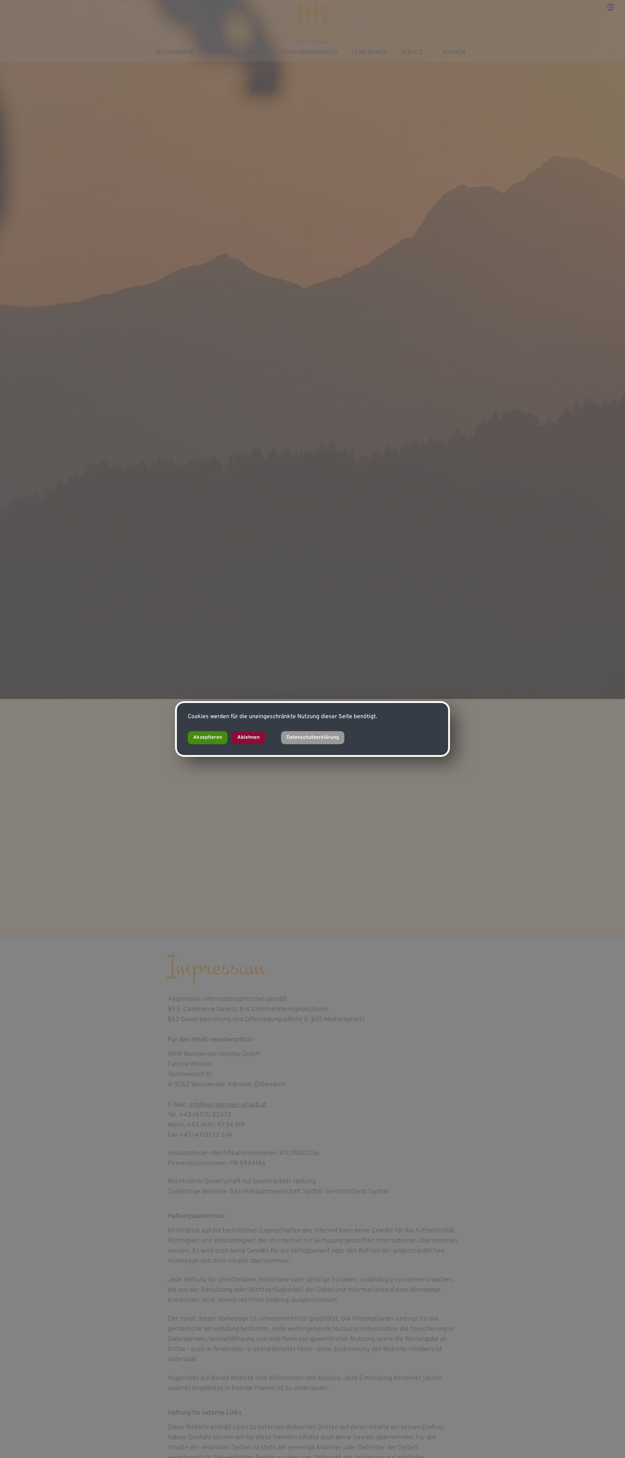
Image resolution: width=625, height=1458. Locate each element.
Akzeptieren (207, 737)
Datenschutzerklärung (312, 737)
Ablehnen (248, 737)
